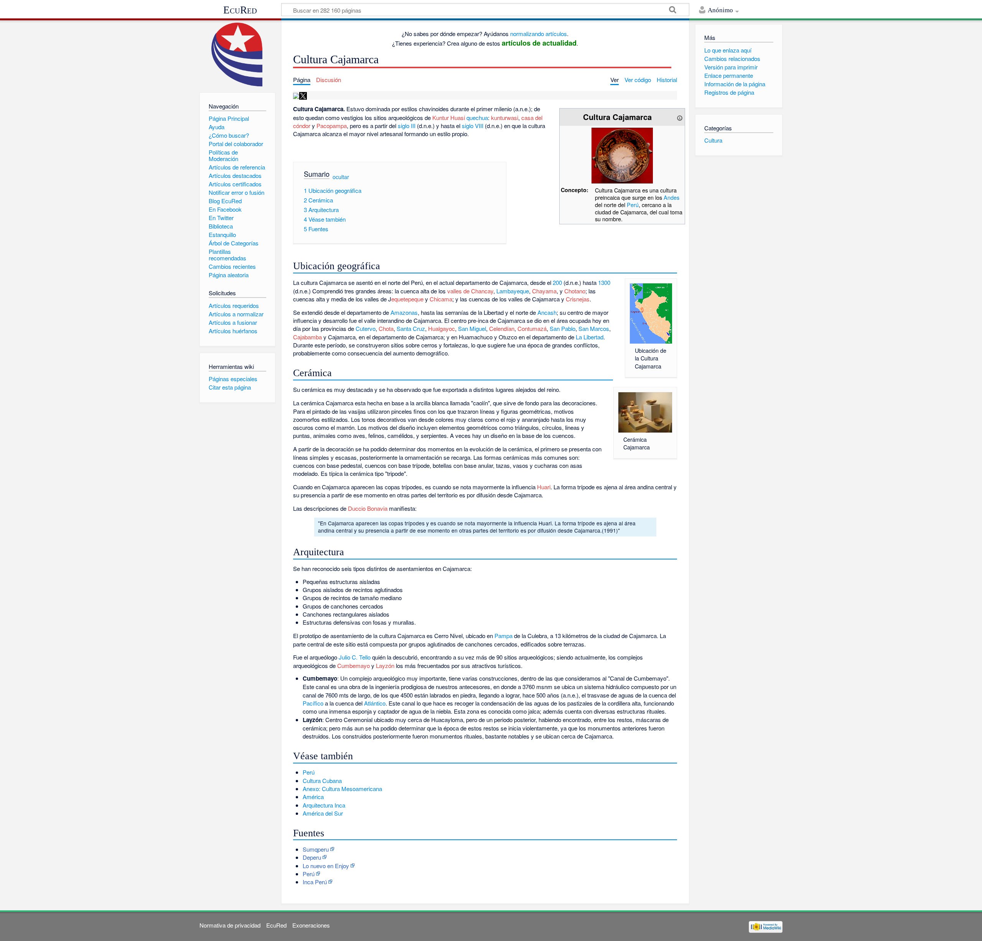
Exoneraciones (311, 925)
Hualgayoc (441, 328)
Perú (633, 205)
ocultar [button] (341, 177)
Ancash (547, 312)
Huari (543, 487)
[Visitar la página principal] (237, 55)
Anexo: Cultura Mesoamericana (342, 789)
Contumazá (532, 328)
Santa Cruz (411, 328)
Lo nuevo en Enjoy (326, 866)
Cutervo (366, 328)
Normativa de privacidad (229, 925)
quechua (477, 118)
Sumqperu (316, 849)
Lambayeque (512, 291)
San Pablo (562, 328)
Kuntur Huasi (448, 118)
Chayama (544, 291)
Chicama (441, 299)
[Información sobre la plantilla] (680, 116)
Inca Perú (315, 882)
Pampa (503, 636)
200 (557, 282)
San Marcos (593, 328)
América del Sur (323, 813)
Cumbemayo (353, 665)
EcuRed (240, 10)
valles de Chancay (470, 291)
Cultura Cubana (322, 780)
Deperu (312, 857)
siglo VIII (472, 126)
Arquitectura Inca (324, 805)
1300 (604, 282)
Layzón (385, 665)
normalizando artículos (538, 34)
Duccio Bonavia (367, 508)
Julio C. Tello (355, 657)
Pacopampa (331, 126)
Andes (671, 197)
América (313, 797)
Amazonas (404, 312)
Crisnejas (578, 299)
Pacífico (313, 703)
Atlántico (375, 703)
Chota (386, 328)
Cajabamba (307, 337)
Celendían (501, 328)
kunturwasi (504, 118)
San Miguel (472, 328)
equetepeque (407, 299)
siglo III (406, 126)
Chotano (574, 291)
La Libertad (589, 337)
